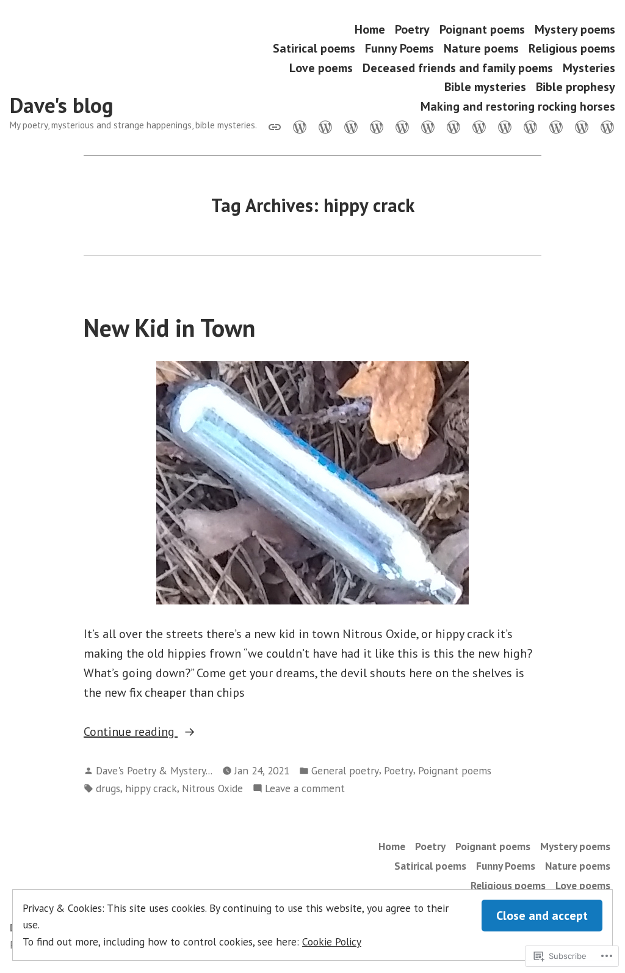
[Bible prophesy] (581, 126)
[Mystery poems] (351, 126)
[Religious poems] (453, 126)
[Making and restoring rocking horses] (604, 126)
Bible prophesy (575, 87)
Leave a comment (305, 788)
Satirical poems (314, 48)
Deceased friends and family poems (458, 67)
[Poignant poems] (325, 126)
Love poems (321, 67)
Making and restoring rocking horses (518, 106)
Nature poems (481, 48)
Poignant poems (482, 29)
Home (370, 29)
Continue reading (131, 732)
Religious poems (572, 48)
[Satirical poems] (376, 126)
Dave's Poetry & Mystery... (154, 770)
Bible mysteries (485, 87)
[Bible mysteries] (556, 126)
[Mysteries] (530, 126)
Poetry (412, 29)
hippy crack (151, 788)
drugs (108, 788)
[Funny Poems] (402, 126)
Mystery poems (575, 29)
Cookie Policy (331, 941)
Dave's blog (62, 105)
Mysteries (589, 67)
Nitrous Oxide (212, 788)
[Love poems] (479, 126)
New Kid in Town (169, 327)
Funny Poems (399, 48)
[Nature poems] (428, 126)
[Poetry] (299, 126)
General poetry (345, 770)
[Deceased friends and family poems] (505, 126)
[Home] (277, 126)
